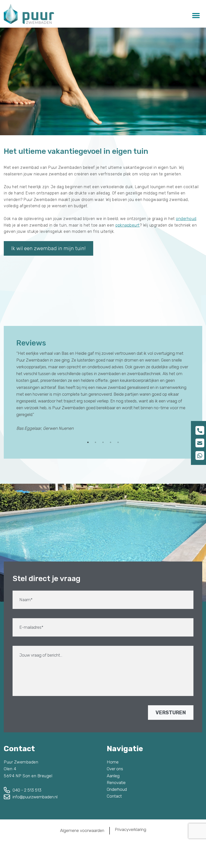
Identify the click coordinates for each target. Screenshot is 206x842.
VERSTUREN (171, 713)
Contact (114, 796)
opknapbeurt (127, 225)
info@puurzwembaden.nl (35, 796)
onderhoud (186, 218)
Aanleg (113, 775)
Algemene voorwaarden (82, 830)
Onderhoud (117, 789)
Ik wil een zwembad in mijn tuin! (48, 248)
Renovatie (116, 782)
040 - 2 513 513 (27, 790)
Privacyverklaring (130, 829)
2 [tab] (95, 442)
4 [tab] (110, 442)
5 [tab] (118, 442)
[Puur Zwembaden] (29, 14)
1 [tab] (87, 442)
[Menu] (196, 15)
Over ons (115, 768)
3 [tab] (103, 442)
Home (113, 761)
